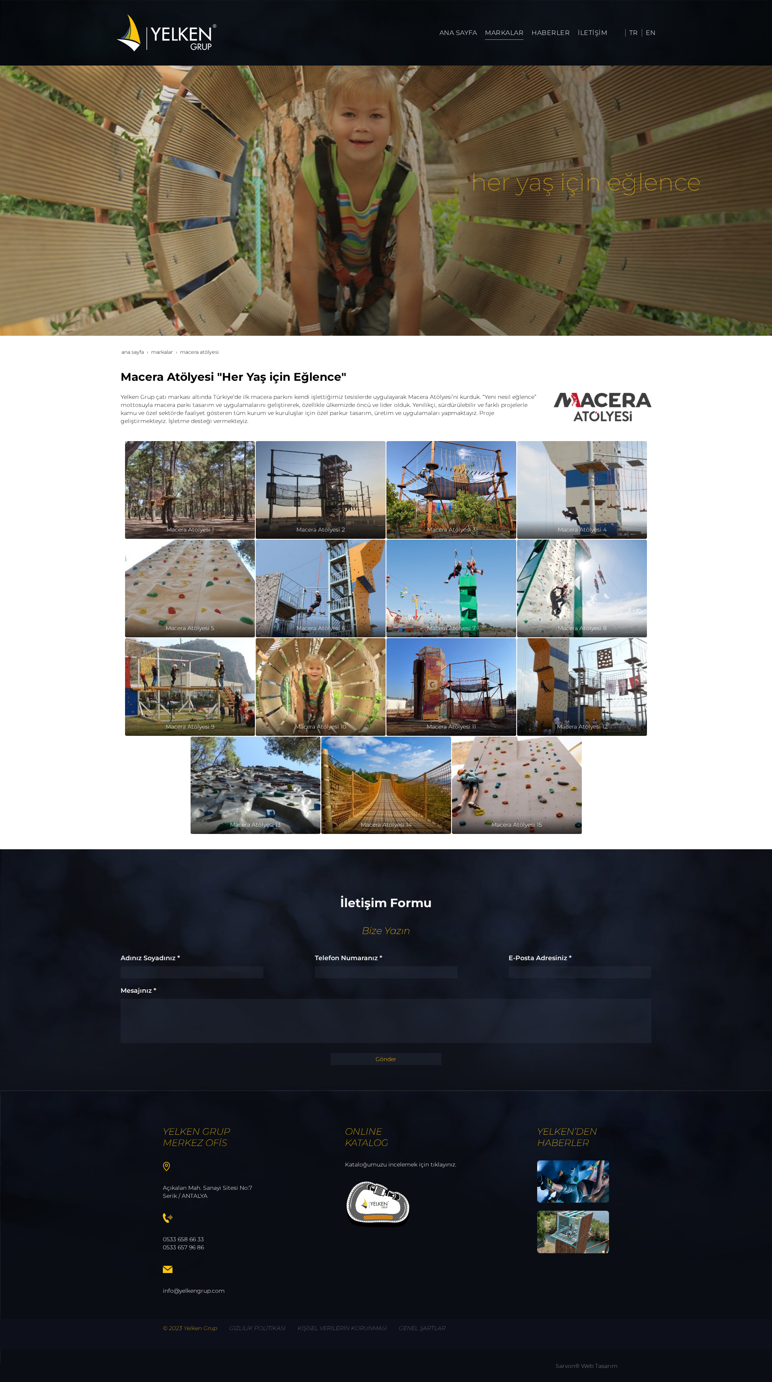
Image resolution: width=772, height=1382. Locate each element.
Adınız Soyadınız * (150, 958)
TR (633, 33)
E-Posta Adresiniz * (540, 958)
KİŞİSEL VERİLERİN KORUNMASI (342, 1328)
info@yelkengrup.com (194, 1290)
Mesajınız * (138, 990)
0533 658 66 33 (183, 1239)
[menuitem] (458, 33)
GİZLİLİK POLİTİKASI (257, 1328)
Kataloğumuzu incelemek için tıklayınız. (400, 1164)
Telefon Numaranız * (348, 958)
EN (650, 33)
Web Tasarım (599, 1366)
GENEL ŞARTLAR (422, 1328)
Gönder (386, 1059)
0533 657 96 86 (183, 1247)
